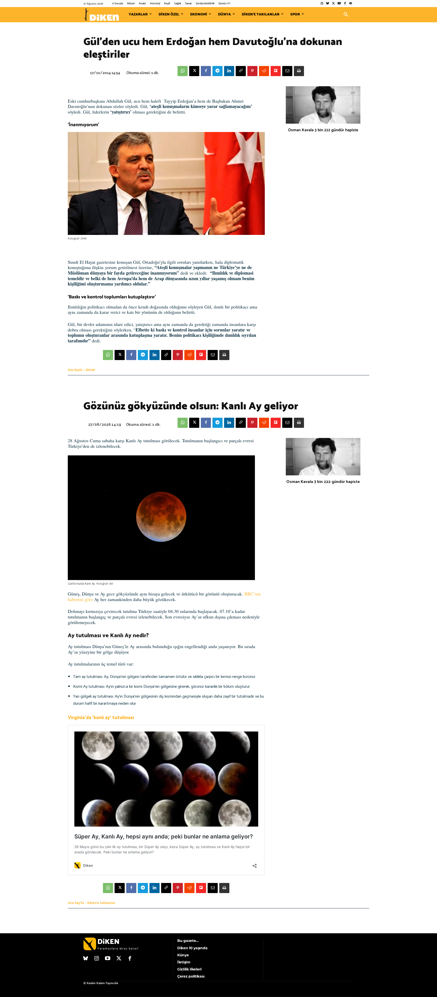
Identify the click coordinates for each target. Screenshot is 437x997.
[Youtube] (339, 4)
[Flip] (276, 71)
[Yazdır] (299, 71)
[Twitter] (333, 4)
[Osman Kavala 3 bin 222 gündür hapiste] (323, 105)
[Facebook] (345, 4)
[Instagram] (322, 4)
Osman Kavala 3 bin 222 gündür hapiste (323, 130)
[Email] (287, 71)
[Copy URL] (241, 71)
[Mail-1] (351, 4)
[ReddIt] (264, 71)
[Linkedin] (229, 71)
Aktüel (90, 370)
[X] (194, 71)
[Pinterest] (252, 71)
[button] (346, 14)
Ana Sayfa (75, 370)
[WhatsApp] (183, 71)
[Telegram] (217, 71)
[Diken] (101, 15)
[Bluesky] (328, 4)
